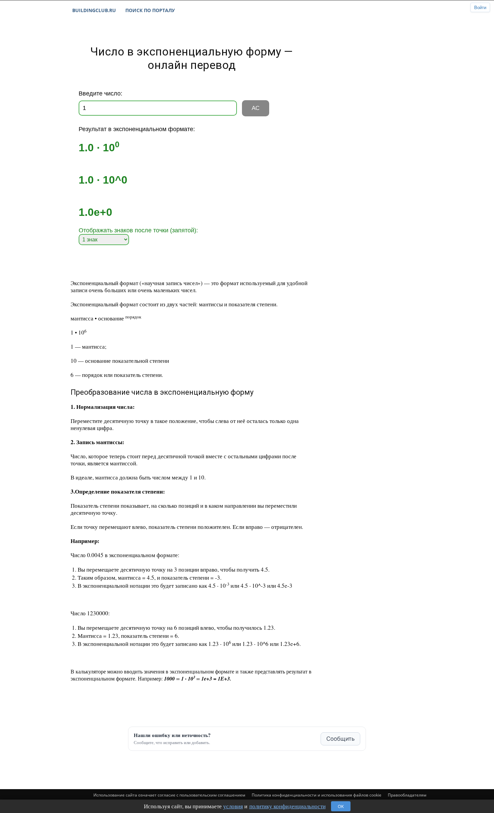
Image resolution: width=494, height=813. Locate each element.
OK (341, 806)
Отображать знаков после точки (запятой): (138, 230)
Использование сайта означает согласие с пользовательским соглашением (169, 795)
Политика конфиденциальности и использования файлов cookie (316, 795)
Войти (480, 7)
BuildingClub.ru (94, 10)
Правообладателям (407, 795)
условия (233, 806)
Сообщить (340, 738)
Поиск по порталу (150, 10)
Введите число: (100, 93)
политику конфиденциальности (287, 806)
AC (255, 108)
